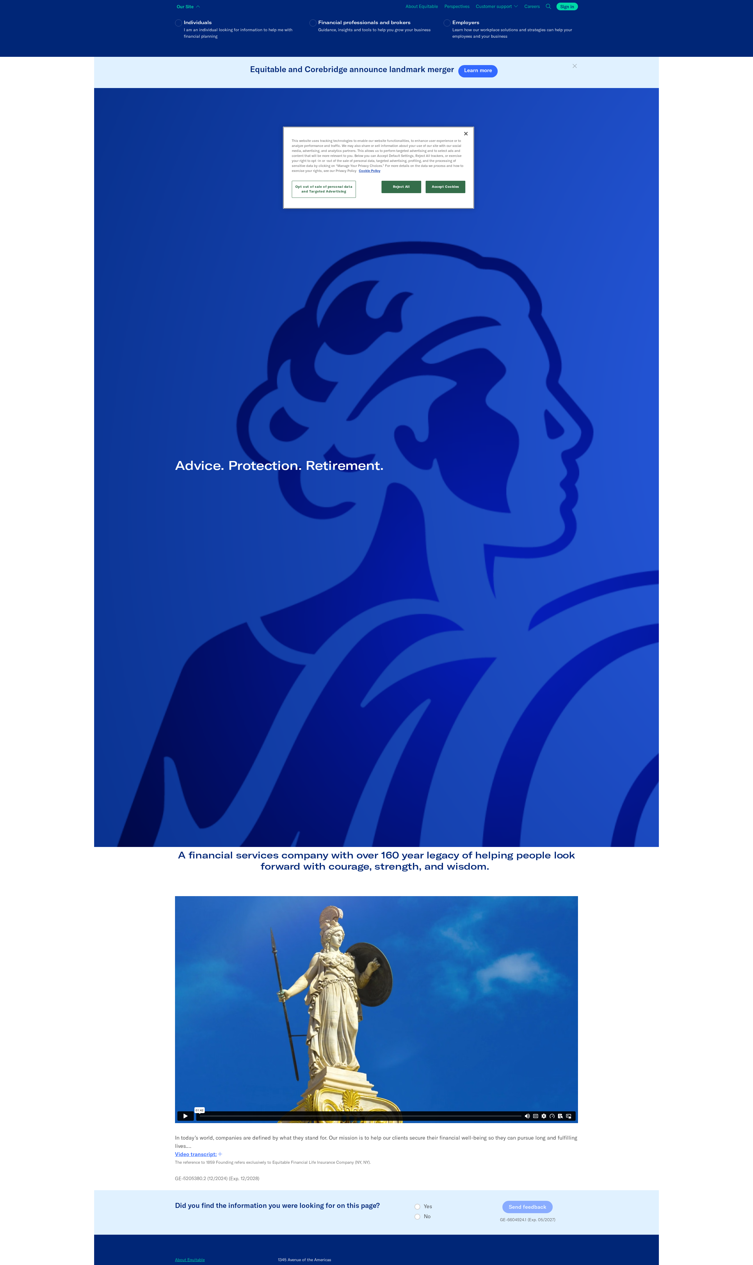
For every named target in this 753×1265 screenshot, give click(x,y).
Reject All (401, 187)
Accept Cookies (445, 187)
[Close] (465, 133)
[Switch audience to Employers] (511, 33)
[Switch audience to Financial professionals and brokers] (376, 33)
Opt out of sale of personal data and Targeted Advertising (323, 189)
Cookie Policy (369, 171)
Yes (428, 1206)
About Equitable (190, 1259)
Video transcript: (196, 1154)
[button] (574, 66)
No (427, 1216)
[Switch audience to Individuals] (242, 33)
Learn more (478, 70)
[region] (378, 168)
